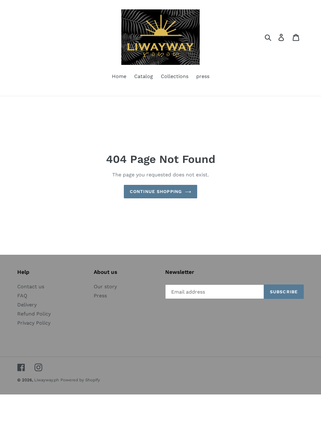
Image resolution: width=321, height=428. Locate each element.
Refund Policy (34, 314)
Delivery (27, 305)
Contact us (30, 287)
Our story (105, 287)
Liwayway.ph (46, 380)
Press (100, 296)
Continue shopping (156, 191)
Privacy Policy (33, 323)
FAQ (22, 296)
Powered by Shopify (80, 380)
